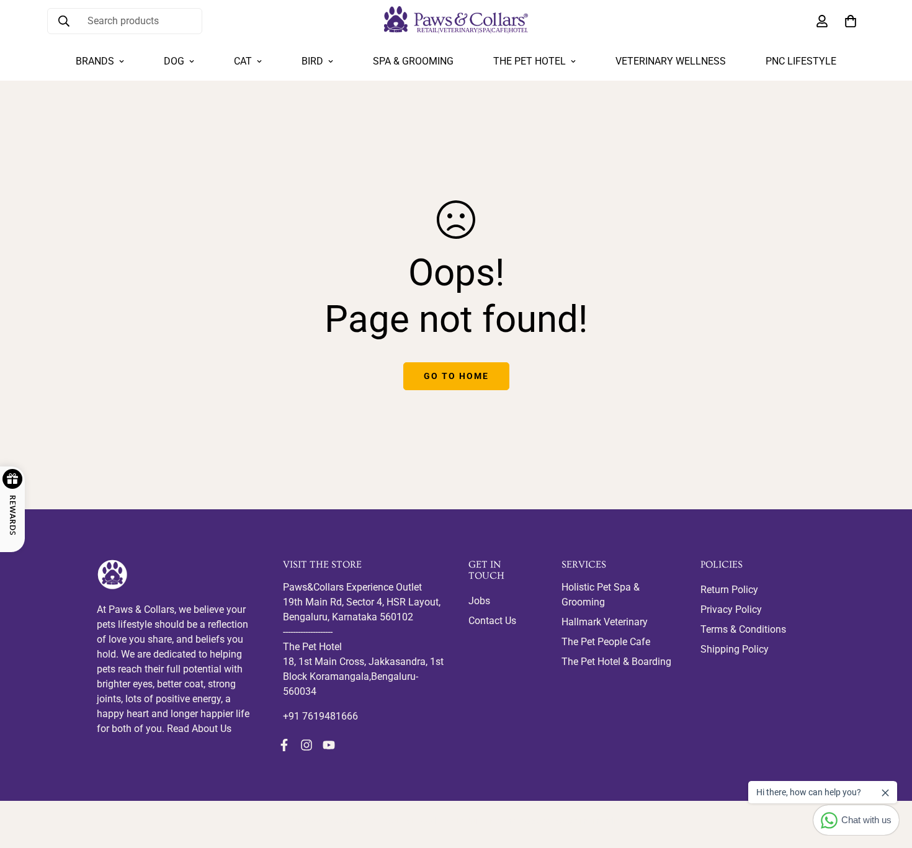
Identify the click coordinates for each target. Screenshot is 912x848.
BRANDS (95, 61)
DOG (174, 61)
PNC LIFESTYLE (801, 61)
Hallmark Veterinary (604, 622)
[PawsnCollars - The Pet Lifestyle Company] (456, 21)
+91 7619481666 (320, 716)
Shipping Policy (734, 649)
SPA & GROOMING (413, 61)
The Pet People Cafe (605, 642)
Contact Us (492, 621)
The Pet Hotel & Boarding (616, 661)
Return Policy (729, 590)
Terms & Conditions (743, 629)
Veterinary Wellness (670, 61)
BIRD (312, 61)
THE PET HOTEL (529, 61)
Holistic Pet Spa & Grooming (600, 594)
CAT (243, 61)
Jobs (479, 601)
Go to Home (456, 376)
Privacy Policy (731, 609)
